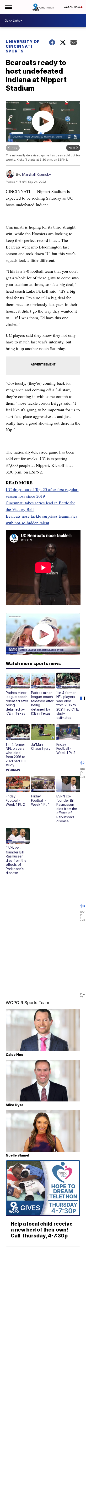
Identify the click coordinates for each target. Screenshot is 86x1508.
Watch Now (72, 7)
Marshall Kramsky (36, 174)
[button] (18, 694)
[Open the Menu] (8, 7)
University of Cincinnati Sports (23, 46)
